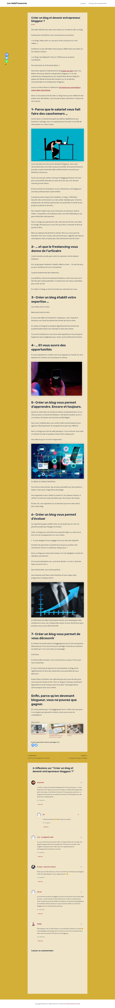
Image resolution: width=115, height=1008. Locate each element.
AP (44, 814)
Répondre (40, 804)
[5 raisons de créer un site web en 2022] (75, 728)
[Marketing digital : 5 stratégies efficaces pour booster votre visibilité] (57, 728)
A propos (83, 3)
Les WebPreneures (17, 3)
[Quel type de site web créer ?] (39, 728)
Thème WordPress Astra (73, 1004)
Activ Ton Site (67, 71)
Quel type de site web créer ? (39, 734)
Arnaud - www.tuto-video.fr (46, 867)
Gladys (39, 924)
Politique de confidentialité (98, 3)
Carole (39, 892)
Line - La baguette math (45, 837)
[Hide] (5, 64)
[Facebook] (32, 745)
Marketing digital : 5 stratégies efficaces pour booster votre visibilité (56, 735)
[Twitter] (36, 745)
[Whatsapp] (6, 61)
